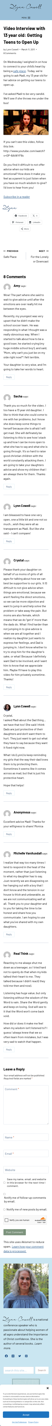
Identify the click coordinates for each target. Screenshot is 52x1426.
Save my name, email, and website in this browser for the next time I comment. (26, 1182)
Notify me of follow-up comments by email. (25, 1199)
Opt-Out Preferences (19, 1422)
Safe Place (10, 254)
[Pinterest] (26, 1356)
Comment (12, 1089)
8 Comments (9, 53)
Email (9, 1153)
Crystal (19, 560)
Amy (17, 285)
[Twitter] (20, 1356)
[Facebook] (6, 1356)
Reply (9, 377)
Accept (26, 1414)
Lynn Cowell (22, 505)
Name (9, 1137)
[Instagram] (13, 1356)
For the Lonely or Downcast (40, 256)
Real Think (21, 953)
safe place (19, 71)
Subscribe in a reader (16, 196)
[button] (47, 1388)
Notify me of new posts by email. (26, 1209)
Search (42, 1370)
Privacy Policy (33, 1422)
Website (10, 1170)
